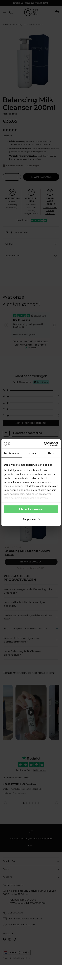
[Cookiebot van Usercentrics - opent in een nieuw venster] (44, 444)
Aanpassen (29, 519)
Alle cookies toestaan (31, 509)
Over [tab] (51, 453)
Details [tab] (32, 453)
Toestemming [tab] (12, 453)
